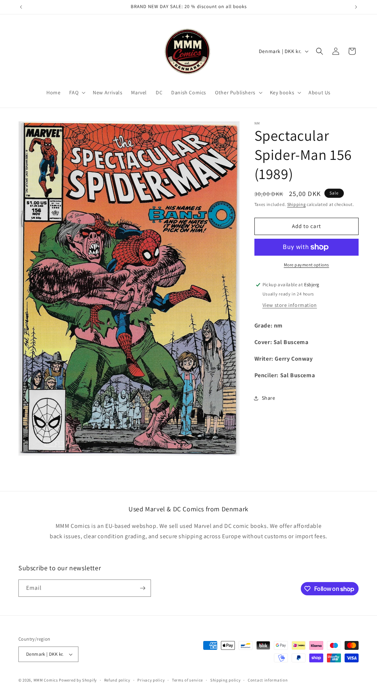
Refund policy (117, 680)
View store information (290, 305)
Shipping (296, 204)
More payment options (306, 264)
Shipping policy (225, 680)
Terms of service (187, 680)
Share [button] (268, 398)
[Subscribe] (142, 588)
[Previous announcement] (21, 7)
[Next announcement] (356, 7)
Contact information (268, 680)
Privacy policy (151, 680)
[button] (76, 92)
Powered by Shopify (78, 680)
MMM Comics (46, 680)
